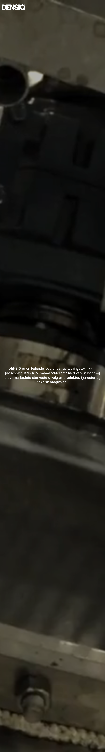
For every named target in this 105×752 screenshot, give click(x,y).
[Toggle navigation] (101, 7)
